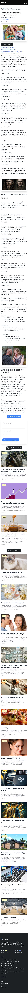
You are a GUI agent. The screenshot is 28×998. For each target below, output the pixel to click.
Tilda (2, 979)
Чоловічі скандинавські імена (8, 49)
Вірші (2, 981)
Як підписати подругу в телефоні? (9, 959)
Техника (4, 868)
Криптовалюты (4, 987)
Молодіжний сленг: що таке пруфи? (9, 963)
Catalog (3, 2)
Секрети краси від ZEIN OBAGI (10, 758)
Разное (7, 19)
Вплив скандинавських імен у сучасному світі (12, 51)
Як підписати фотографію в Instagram (10, 961)
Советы (4, 485)
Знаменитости (4, 983)
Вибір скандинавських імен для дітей (10, 53)
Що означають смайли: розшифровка (10, 967)
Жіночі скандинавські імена (7, 47)
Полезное (5, 452)
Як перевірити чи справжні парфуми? (12, 603)
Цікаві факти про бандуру (7, 965)
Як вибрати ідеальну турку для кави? (12, 697)
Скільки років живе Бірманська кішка (12, 572)
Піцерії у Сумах (5, 728)
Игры (2, 985)
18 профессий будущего (8, 917)
